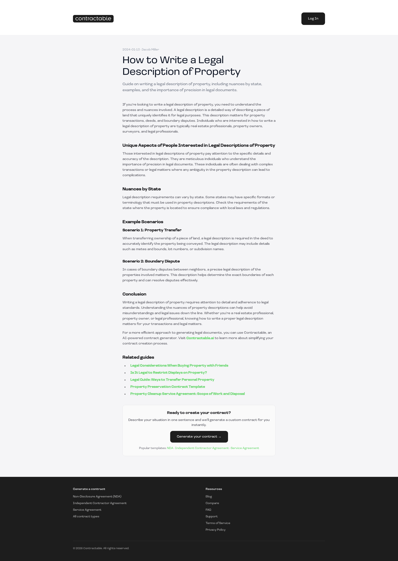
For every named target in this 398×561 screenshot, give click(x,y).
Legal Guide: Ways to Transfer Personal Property (172, 379)
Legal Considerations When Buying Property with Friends (179, 365)
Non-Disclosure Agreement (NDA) (97, 496)
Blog (209, 496)
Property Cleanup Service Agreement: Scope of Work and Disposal (187, 394)
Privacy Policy (216, 529)
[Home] (93, 19)
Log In (313, 18)
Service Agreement (245, 448)
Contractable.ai (200, 338)
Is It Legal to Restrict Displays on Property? (168, 372)
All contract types (86, 516)
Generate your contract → (199, 436)
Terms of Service (218, 523)
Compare (212, 503)
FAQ (208, 510)
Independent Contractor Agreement (202, 448)
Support (212, 516)
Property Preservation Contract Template (167, 387)
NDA (170, 448)
